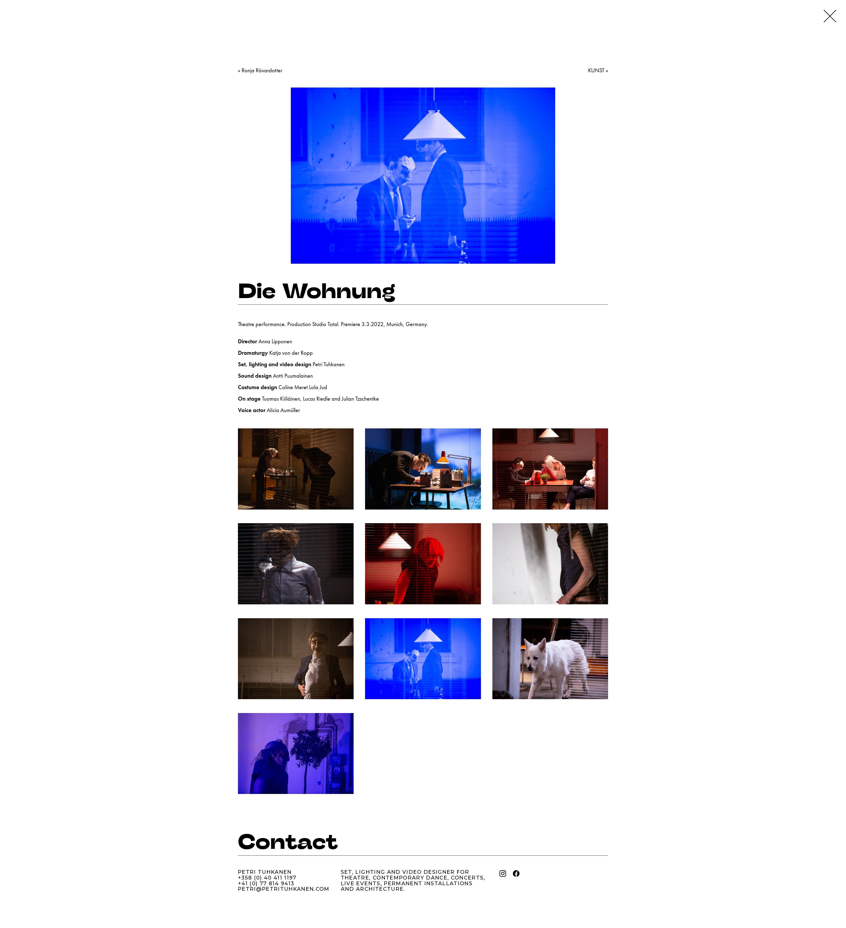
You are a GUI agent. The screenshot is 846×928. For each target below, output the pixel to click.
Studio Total (325, 324)
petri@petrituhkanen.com (284, 889)
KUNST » (598, 70)
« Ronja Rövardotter (260, 70)
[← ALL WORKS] (830, 16)
